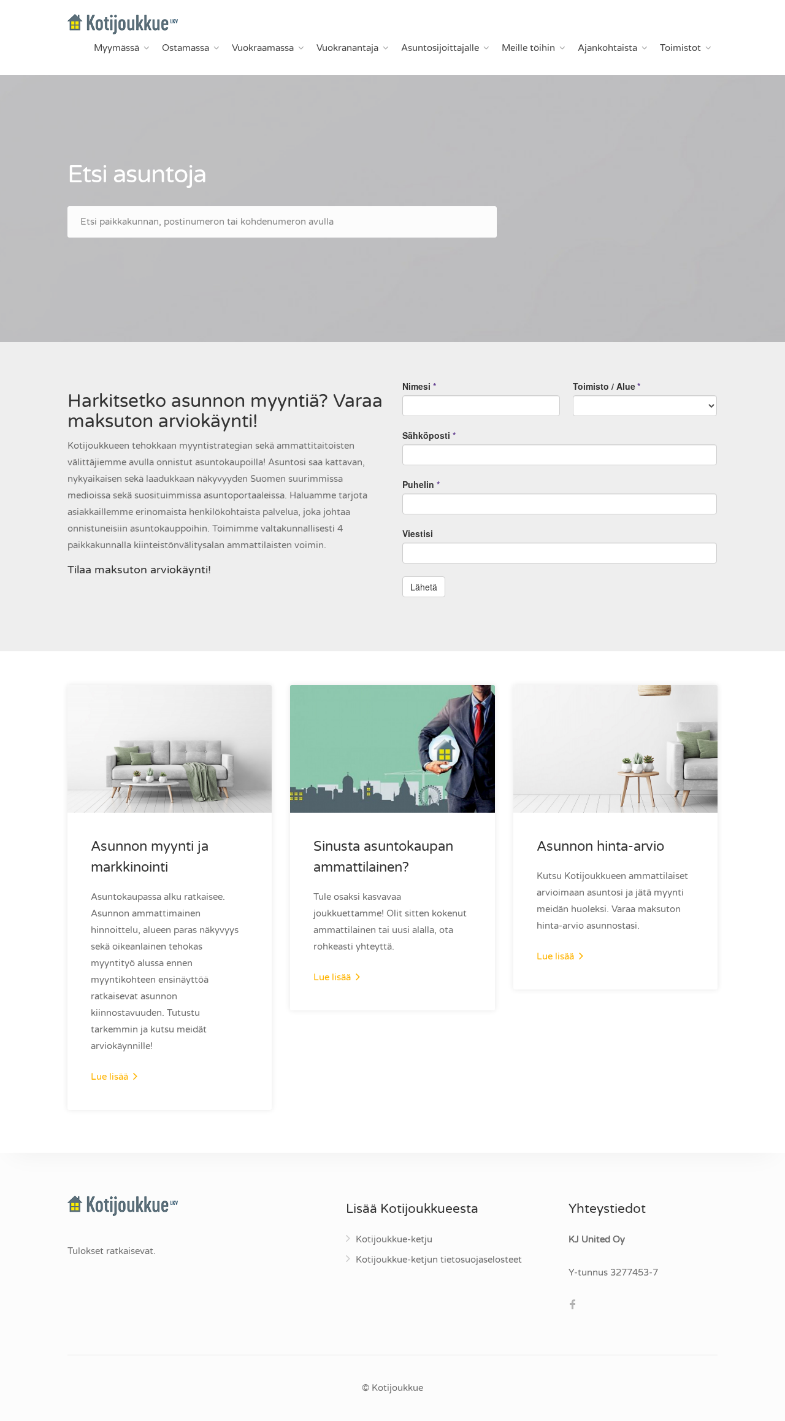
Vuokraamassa (263, 47)
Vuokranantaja (347, 47)
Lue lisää (111, 1076)
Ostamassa (185, 47)
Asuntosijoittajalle (440, 47)
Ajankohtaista (607, 47)
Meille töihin (528, 47)
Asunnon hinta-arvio (600, 846)
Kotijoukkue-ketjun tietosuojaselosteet (439, 1259)
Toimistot (680, 47)
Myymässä (116, 47)
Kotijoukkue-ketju (394, 1239)
